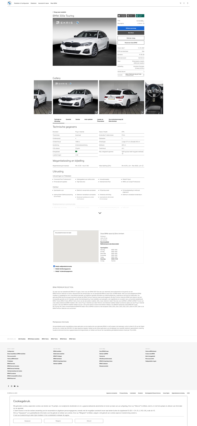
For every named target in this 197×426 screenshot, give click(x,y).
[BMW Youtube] (15, 386)
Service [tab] (78, 119)
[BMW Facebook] (8, 386)
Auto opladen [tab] (88, 119)
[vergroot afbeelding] (84, 42)
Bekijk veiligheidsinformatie (63, 266)
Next (154, 97)
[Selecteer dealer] (188, 3)
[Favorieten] (184, 3)
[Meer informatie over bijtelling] (142, 165)
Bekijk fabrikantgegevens (63, 269)
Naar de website (104, 242)
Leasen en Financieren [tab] (100, 120)
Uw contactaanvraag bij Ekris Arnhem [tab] (116, 120)
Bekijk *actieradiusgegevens (63, 271)
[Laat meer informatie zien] (98, 206)
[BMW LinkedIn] (18, 386)
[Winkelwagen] (180, 3)
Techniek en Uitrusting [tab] (57, 120)
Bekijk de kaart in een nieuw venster (109, 244)
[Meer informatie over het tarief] (143, 23)
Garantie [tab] (68, 119)
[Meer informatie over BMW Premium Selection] (143, 74)
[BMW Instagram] (11, 386)
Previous (43, 97)
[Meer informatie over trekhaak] (122, 153)
